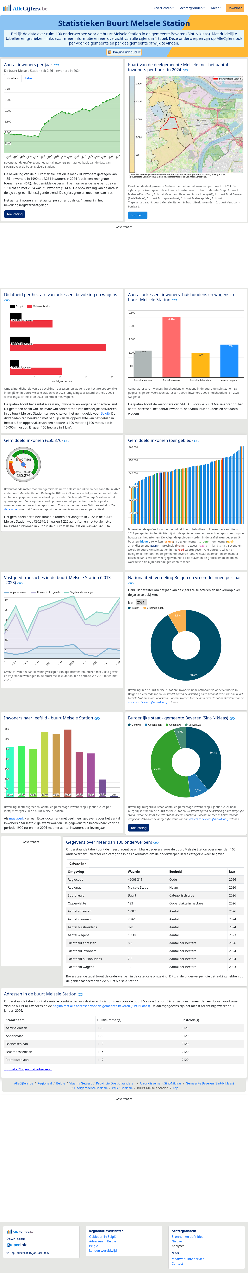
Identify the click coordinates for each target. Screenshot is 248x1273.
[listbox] (141, 602)
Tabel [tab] (29, 78)
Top (175, 1088)
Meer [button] (215, 8)
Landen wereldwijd (103, 1250)
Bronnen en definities (187, 1236)
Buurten (137, 215)
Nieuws (177, 1241)
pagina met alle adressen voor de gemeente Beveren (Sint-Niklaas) (101, 1006)
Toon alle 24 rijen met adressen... (28, 1069)
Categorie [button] (76, 863)
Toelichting (15, 214)
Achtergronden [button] (191, 8)
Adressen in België (102, 1241)
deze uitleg (11, 509)
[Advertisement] (124, 259)
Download (235, 8)
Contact (177, 1263)
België (105, 413)
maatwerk (16, 818)
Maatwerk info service (188, 1259)
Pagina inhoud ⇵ (126, 52)
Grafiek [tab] (12, 78)
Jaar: (131, 602)
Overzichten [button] (163, 8)
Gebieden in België (102, 1236)
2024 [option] (140, 602)
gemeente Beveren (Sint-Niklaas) (147, 702)
